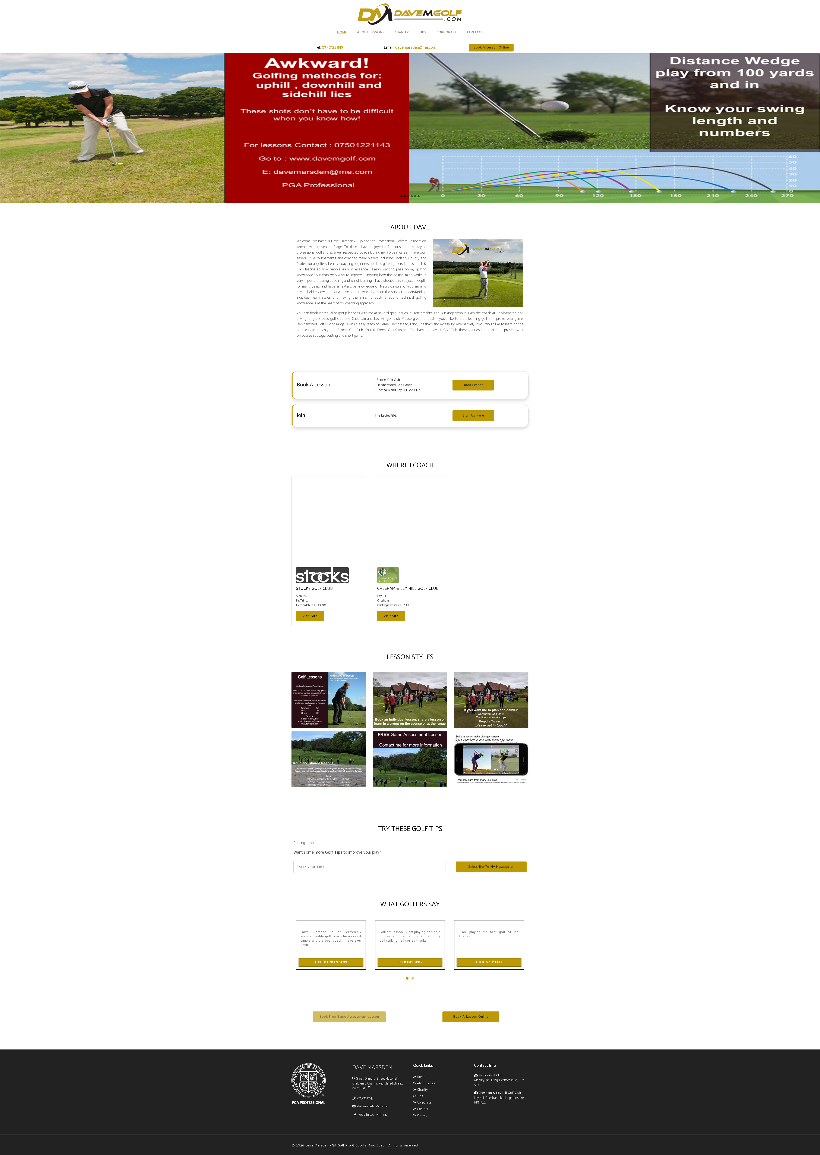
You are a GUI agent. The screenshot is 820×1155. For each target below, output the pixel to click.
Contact (475, 32)
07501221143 (332, 47)
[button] (491, 47)
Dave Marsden (372, 1067)
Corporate (446, 32)
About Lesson (426, 1083)
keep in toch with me (373, 1114)
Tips (422, 32)
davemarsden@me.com (415, 47)
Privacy (421, 1115)
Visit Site (310, 616)
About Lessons (370, 32)
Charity (402, 32)
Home (342, 32)
